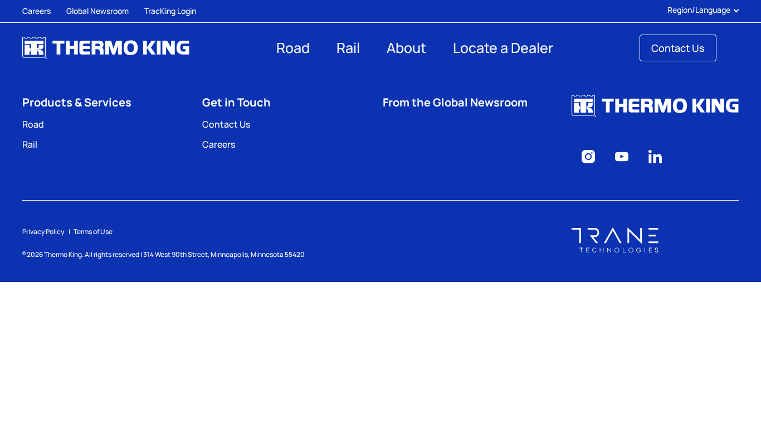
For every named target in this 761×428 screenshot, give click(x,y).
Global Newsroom (97, 11)
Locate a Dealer (503, 47)
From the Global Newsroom (455, 102)
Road (293, 47)
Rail (348, 47)
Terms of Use (93, 231)
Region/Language (698, 10)
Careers (36, 11)
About (406, 47)
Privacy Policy (43, 231)
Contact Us (678, 48)
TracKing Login (170, 11)
